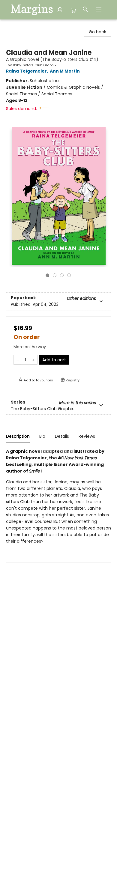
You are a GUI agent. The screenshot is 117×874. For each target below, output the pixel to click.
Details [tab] (62, 436)
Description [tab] (18, 436)
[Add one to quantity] (33, 359)
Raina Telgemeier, (27, 71)
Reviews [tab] (87, 436)
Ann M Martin (65, 71)
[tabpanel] (58, 505)
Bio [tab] (42, 436)
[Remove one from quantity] (17, 359)
